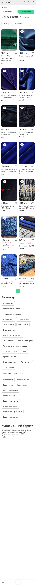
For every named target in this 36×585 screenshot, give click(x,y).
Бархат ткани (22, 385)
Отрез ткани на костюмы (12, 314)
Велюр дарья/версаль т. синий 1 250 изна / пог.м (27, 207)
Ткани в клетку (26, 362)
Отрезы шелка (8, 319)
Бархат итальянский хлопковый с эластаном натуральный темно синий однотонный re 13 (9, 133)
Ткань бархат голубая (25, 341)
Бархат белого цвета (10, 401)
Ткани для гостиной (10, 351)
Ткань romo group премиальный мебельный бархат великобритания (8, 60)
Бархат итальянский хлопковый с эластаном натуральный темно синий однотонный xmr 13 (26, 133)
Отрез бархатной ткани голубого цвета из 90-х (9, 246)
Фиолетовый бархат (10, 406)
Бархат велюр (8, 385)
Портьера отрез (23, 319)
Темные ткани (8, 341)
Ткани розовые (8, 325)
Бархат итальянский (10, 417)
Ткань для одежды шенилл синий (7, 283)
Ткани (5, 8)
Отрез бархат (8, 380)
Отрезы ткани (8, 303)
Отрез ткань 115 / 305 (26, 246)
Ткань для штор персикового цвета (15, 346)
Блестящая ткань (9, 330)
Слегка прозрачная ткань (12, 335)
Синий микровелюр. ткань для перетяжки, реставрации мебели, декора (26, 283)
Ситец (24, 351)
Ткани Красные (8, 367)
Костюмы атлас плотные (12, 309)
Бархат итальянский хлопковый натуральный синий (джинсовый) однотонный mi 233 (26, 57)
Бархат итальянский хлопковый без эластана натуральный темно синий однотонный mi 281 (26, 96)
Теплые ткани (23, 325)
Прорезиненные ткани (11, 357)
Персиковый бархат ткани (12, 412)
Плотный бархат (23, 380)
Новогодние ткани (9, 362)
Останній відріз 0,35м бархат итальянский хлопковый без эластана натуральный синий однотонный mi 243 (9, 170)
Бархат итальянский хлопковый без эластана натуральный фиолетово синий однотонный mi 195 (8, 96)
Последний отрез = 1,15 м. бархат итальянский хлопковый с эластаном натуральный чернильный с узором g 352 (9, 207)
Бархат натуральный (10, 390)
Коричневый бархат (10, 396)
